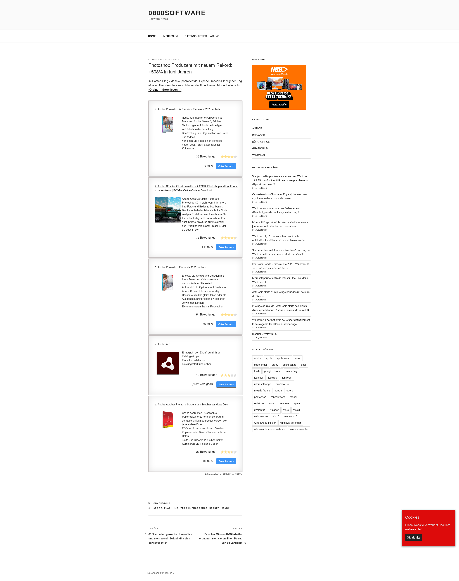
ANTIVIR (257, 128)
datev (275, 364)
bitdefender (260, 364)
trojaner (274, 410)
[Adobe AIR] (168, 363)
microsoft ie (282, 384)
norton (278, 390)
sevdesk (284, 403)
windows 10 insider (265, 422)
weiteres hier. (413, 529)
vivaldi (296, 410)
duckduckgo (289, 364)
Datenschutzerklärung (159, 573)
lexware (272, 377)
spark (226, 508)
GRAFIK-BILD (162, 503)
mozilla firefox (262, 390)
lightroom (182, 508)
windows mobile (299, 429)
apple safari (283, 358)
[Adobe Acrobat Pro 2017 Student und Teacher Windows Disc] (168, 420)
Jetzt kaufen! (226, 166)
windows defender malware (269, 429)
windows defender (290, 422)
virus (286, 410)
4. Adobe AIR (162, 344)
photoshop (200, 508)
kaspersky (291, 371)
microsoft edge (262, 384)
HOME (152, 36)
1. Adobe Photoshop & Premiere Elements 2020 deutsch (187, 109)
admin (175, 59)
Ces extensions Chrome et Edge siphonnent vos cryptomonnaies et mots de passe (279, 196)
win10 (276, 416)
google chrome (272, 371)
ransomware (278, 397)
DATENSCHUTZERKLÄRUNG (202, 36)
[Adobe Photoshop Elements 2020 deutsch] (168, 283)
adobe (157, 508)
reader (214, 508)
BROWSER (258, 135)
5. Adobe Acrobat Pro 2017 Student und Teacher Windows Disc (191, 404)
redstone (259, 403)
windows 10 (290, 416)
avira (298, 358)
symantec (259, 410)
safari (272, 403)
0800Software (177, 12)
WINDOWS (258, 155)
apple (269, 358)
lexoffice (259, 377)
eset (303, 364)
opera (290, 390)
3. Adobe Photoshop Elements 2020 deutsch (180, 267)
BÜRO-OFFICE (261, 142)
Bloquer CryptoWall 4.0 (265, 334)
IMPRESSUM (170, 36)
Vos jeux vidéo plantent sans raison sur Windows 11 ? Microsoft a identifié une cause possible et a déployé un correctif (280, 180)
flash (168, 508)
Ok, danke (413, 537)
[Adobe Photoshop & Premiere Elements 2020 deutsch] (168, 125)
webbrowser (261, 416)
